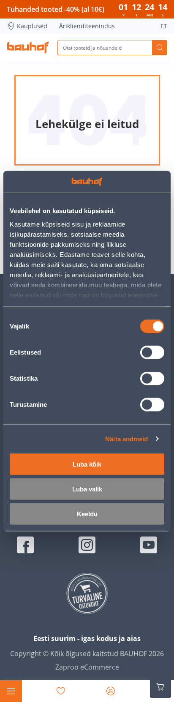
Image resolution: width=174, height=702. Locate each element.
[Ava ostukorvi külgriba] (160, 687)
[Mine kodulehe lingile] (28, 47)
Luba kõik (87, 464)
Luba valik (87, 489)
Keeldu (87, 514)
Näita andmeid (126, 438)
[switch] (152, 352)
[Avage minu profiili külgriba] (111, 691)
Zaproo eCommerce (87, 667)
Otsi (159, 47)
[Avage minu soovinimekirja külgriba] (61, 691)
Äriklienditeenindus (87, 26)
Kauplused (32, 26)
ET (163, 26)
